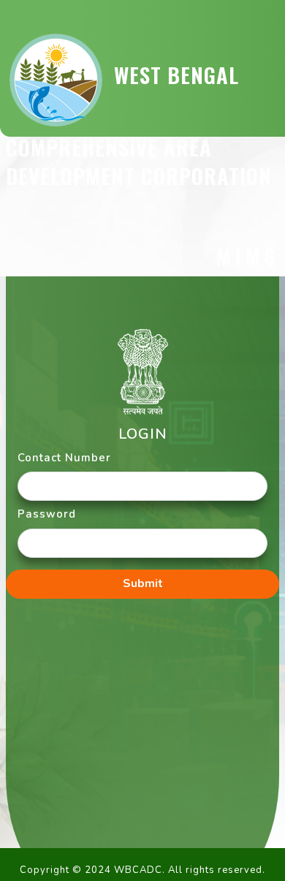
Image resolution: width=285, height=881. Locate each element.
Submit (143, 583)
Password (47, 514)
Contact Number (64, 457)
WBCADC (138, 870)
